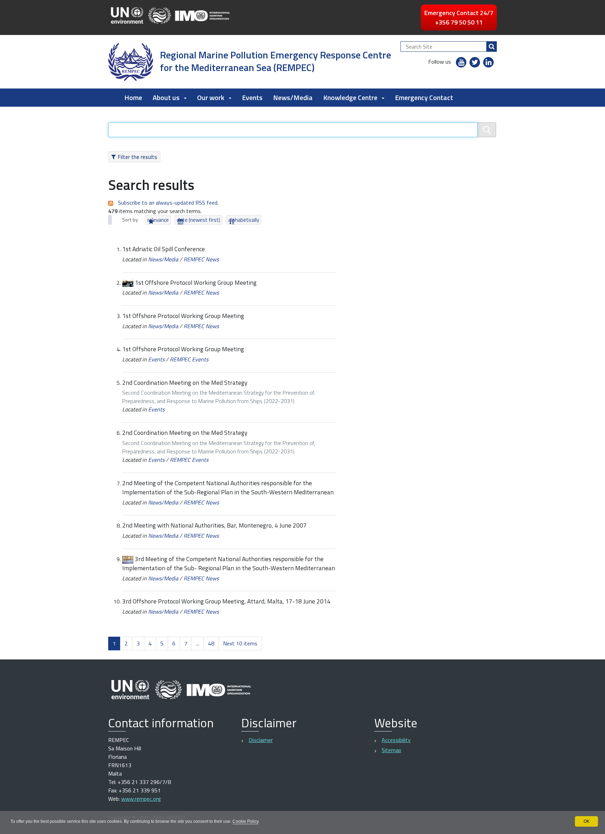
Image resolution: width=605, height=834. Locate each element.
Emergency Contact (424, 97)
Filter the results (137, 157)
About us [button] (166, 97)
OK (587, 821)
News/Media (293, 97)
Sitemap (391, 750)
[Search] (491, 46)
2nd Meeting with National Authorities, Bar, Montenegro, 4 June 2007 (214, 525)
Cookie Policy (245, 821)
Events (252, 97)
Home (133, 97)
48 (211, 643)
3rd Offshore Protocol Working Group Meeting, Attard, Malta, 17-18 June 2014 (226, 601)
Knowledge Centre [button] (350, 97)
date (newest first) (198, 220)
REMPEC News (201, 259)
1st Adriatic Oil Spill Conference (163, 249)
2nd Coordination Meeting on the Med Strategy (185, 382)
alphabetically (243, 220)
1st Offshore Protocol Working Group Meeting (196, 282)
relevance (158, 220)
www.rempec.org (141, 798)
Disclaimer (261, 740)
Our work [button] (210, 97)
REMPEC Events (189, 359)
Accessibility (396, 740)
